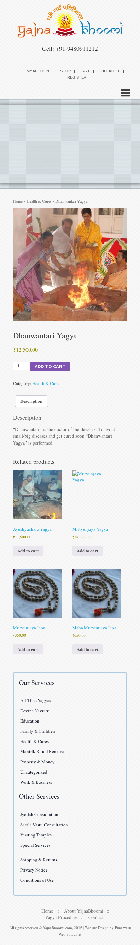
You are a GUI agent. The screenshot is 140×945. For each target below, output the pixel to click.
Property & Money (37, 762)
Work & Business (36, 782)
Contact (95, 917)
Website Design (97, 927)
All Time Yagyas (35, 700)
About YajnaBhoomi (83, 911)
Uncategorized (33, 772)
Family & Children (37, 731)
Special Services (35, 845)
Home (18, 201)
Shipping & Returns (38, 860)
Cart (85, 71)
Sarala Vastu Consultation (44, 825)
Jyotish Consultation (39, 814)
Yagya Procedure (61, 917)
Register (76, 77)
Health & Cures (39, 201)
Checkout (109, 71)
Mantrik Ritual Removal (43, 751)
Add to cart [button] (28, 550)
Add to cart (50, 366)
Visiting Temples (36, 835)
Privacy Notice (34, 870)
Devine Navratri (35, 711)
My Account (39, 71)
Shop (65, 71)
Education (29, 721)
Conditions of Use (37, 880)
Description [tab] (31, 401)
